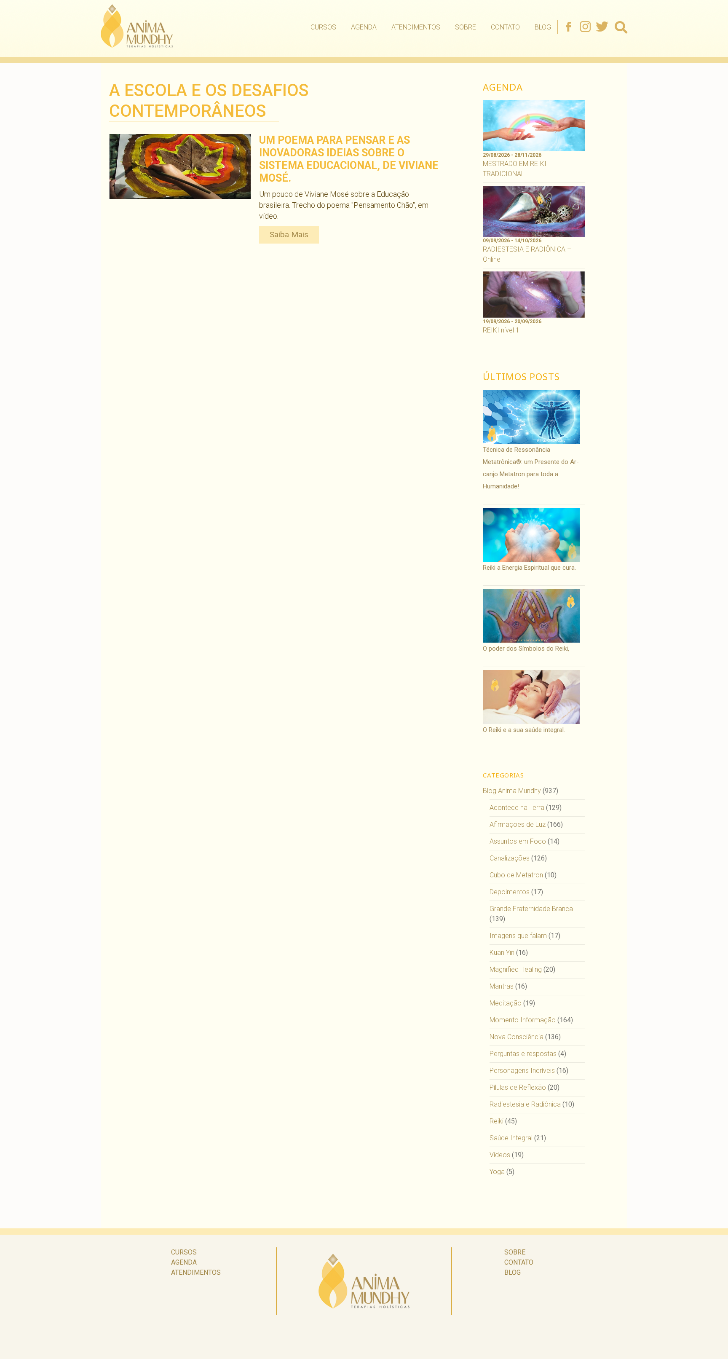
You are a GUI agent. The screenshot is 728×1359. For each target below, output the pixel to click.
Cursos (323, 27)
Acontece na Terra (517, 808)
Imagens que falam (518, 936)
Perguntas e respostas (523, 1054)
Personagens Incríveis (522, 1071)
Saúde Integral (511, 1138)
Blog (543, 27)
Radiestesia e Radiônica (525, 1104)
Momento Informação (523, 1020)
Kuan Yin (502, 953)
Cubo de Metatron (516, 875)
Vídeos (500, 1155)
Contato (505, 27)
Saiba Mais (289, 234)
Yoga (497, 1172)
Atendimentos (415, 27)
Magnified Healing (516, 969)
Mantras (502, 986)
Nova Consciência (516, 1037)
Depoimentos (510, 892)
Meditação (506, 1003)
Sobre (465, 27)
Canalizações (510, 858)
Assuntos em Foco (518, 841)
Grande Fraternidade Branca (531, 909)
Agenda (364, 27)
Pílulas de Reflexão (518, 1087)
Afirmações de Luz (518, 824)
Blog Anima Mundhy (512, 791)
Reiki (496, 1121)
